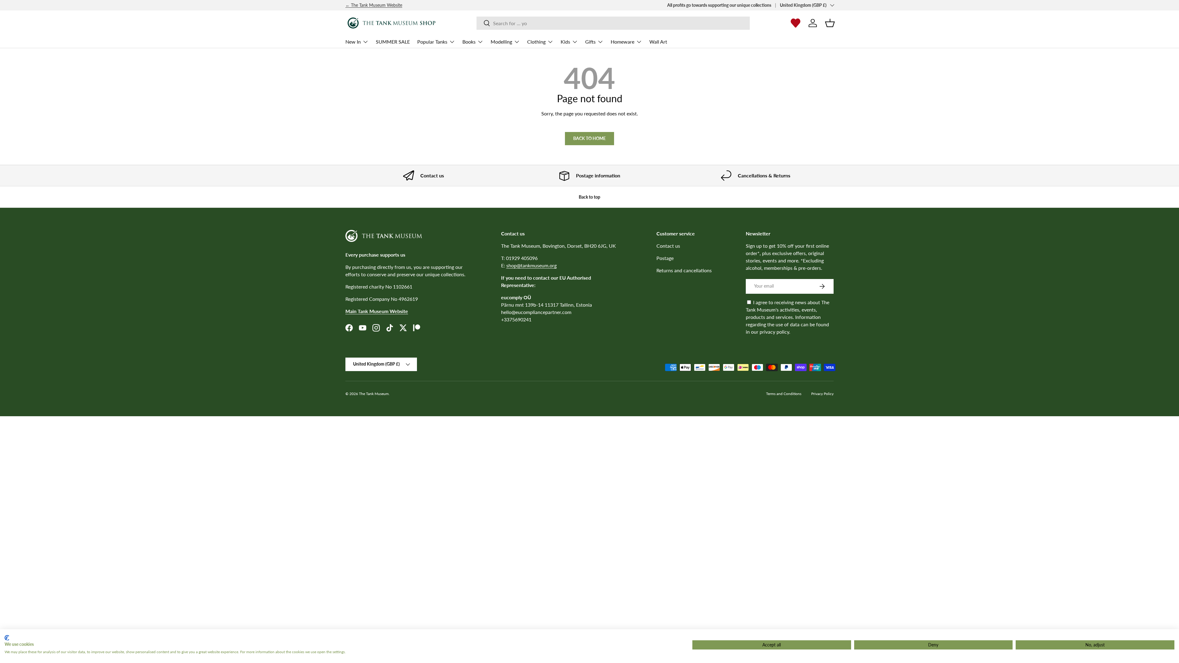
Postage (665, 258)
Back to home (589, 138)
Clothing (536, 42)
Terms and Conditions (783, 393)
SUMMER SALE (393, 42)
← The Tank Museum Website (373, 5)
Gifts (590, 42)
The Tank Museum (374, 393)
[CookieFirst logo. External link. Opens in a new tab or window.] (7, 638)
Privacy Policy (822, 393)
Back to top (589, 197)
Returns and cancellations (684, 270)
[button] (830, 23)
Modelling (501, 42)
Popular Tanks (432, 42)
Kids (565, 42)
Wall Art (658, 42)
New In (353, 42)
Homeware (622, 42)
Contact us (668, 246)
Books (469, 42)
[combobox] (613, 23)
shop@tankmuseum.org (531, 265)
